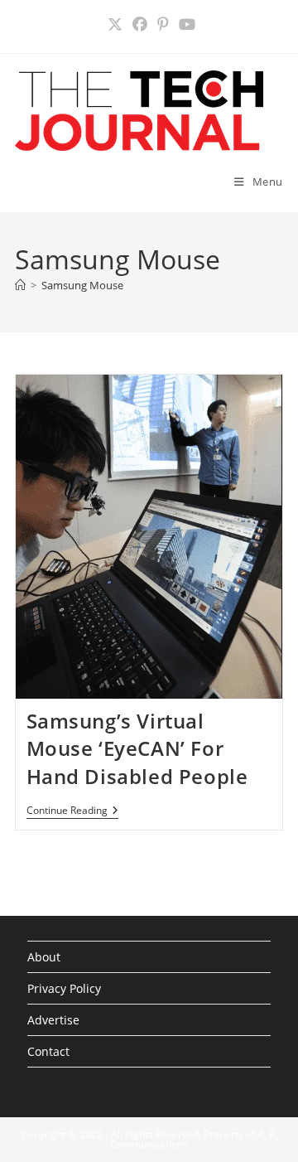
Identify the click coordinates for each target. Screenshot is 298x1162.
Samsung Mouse (82, 285)
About (43, 957)
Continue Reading (72, 812)
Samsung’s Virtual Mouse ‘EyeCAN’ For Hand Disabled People (137, 748)
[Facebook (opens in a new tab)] (139, 24)
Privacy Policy (64, 988)
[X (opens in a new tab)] (115, 24)
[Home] (20, 285)
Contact (48, 1051)
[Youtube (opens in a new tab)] (184, 24)
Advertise (53, 1020)
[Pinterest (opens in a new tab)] (163, 24)
